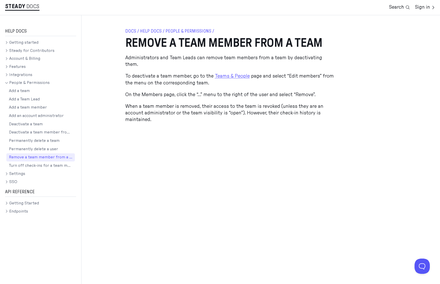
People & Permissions (29, 83)
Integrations (20, 75)
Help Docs (151, 31)
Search (396, 7)
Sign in (422, 7)
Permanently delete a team (34, 141)
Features (17, 67)
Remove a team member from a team (42, 157)
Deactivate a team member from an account (42, 132)
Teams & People (232, 76)
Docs (32, 6)
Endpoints (18, 211)
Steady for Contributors (31, 51)
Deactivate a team (26, 124)
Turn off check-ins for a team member (42, 166)
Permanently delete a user (33, 149)
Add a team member (28, 107)
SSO (13, 182)
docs (130, 31)
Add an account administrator (36, 116)
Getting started (23, 42)
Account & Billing (24, 59)
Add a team (19, 91)
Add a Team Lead (24, 99)
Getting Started (24, 203)
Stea (15, 6)
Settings (17, 174)
